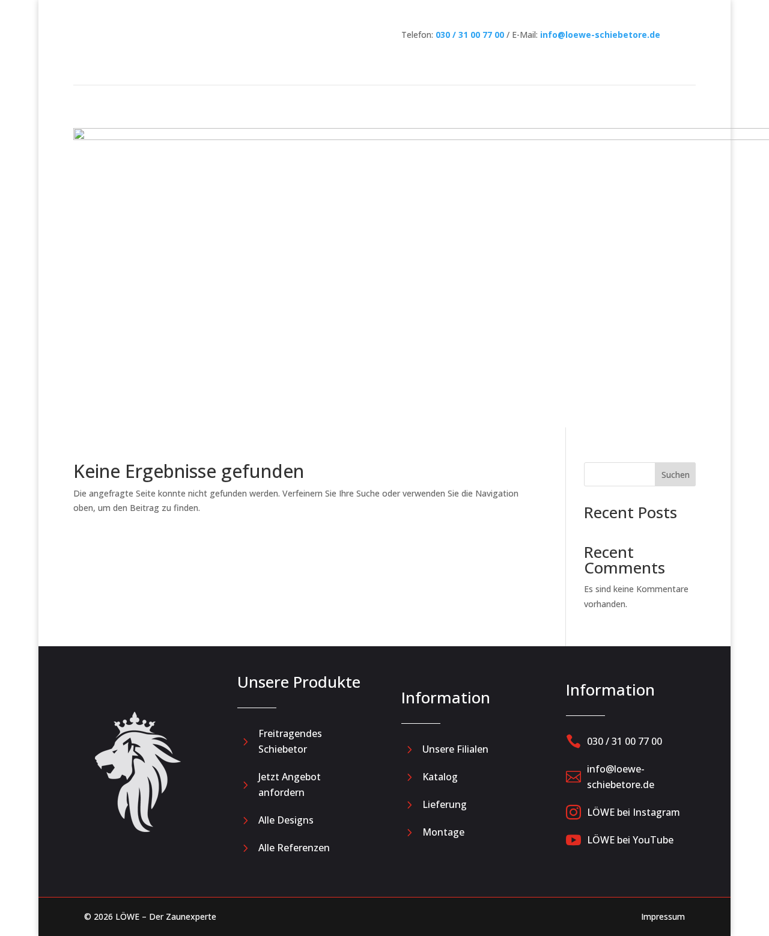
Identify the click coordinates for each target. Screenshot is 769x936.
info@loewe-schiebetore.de (600, 34)
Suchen (675, 474)
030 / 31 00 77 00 (470, 34)
